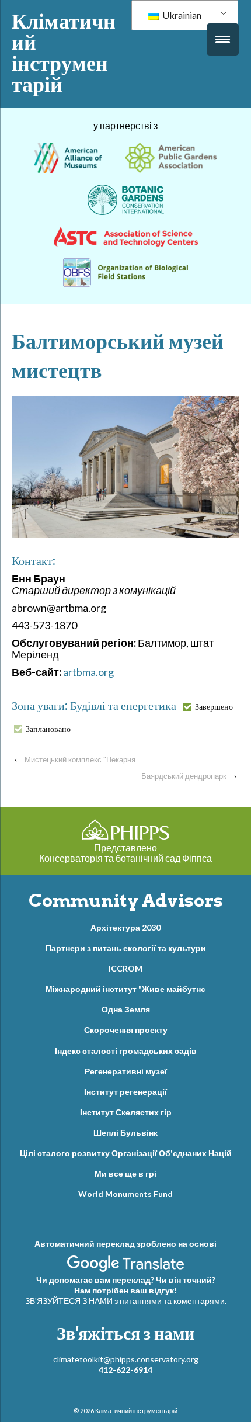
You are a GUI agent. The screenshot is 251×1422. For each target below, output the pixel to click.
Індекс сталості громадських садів (126, 1051)
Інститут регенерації (125, 1092)
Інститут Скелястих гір (126, 1112)
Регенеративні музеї (126, 1071)
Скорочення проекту (126, 1030)
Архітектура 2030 (125, 927)
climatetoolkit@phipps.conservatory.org (125, 1359)
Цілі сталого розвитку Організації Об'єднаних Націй (126, 1153)
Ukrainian (181, 14)
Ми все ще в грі (125, 1173)
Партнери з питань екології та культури (126, 948)
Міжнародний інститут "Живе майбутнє (125, 989)
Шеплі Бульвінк (125, 1132)
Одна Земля (126, 1009)
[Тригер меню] (223, 39)
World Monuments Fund (125, 1194)
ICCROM (125, 968)
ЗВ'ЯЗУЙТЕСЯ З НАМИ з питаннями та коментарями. (125, 1301)
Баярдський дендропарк (183, 776)
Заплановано (48, 729)
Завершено (214, 707)
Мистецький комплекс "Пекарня (80, 759)
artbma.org (88, 671)
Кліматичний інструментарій (64, 52)
